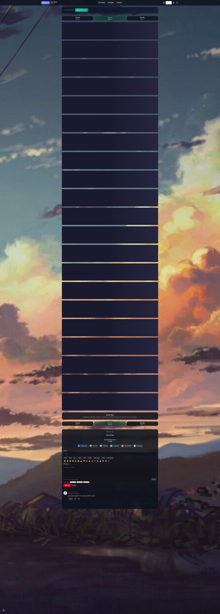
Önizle (74, 485)
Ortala (103, 458)
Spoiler (90, 458)
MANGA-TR (45, 2)
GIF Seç (154, 479)
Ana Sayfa (111, 2)
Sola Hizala (97, 458)
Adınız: (65, 450)
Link (75, 458)
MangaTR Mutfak (82, 10)
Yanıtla (70, 498)
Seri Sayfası (102, 2)
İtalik (70, 458)
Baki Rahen (54, 2)
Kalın (65, 458)
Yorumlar (119, 2)
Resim (79, 458)
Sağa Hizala (110, 458)
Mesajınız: (66, 464)
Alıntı (85, 458)
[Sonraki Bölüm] (174, 2)
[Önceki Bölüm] (164, 2)
